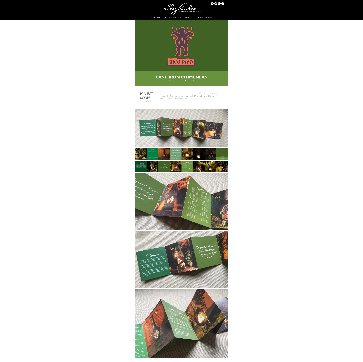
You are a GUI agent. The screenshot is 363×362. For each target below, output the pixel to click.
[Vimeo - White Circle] (219, 3)
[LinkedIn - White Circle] (222, 3)
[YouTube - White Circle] (215, 3)
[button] (156, 17)
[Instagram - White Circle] (212, 3)
